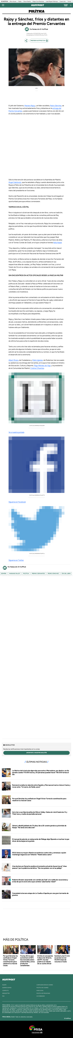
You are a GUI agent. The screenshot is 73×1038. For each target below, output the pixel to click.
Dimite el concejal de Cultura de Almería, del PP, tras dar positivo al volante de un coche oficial (45, 960)
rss (3, 996)
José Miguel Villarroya (52, 1)
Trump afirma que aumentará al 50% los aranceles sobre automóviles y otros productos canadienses (27, 961)
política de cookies (42, 987)
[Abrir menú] (3, 5)
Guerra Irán (63, 1)
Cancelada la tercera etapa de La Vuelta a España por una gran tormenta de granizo (40, 894)
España (3, 573)
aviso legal (39, 990)
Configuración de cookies (44, 985)
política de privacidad (43, 993)
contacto (5, 990)
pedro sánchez (53, 573)
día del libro (66, 573)
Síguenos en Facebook (17, 502)
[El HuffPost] (37, 5)
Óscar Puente (27, 1)
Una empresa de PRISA (36, 1028)
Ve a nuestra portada (16, 432)
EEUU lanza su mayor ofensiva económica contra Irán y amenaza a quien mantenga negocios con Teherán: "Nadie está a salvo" (39, 854)
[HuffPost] (8, 979)
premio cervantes (38, 573)
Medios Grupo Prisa (36, 1032)
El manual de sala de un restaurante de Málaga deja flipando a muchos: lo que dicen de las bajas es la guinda (40, 840)
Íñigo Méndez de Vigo (42, 365)
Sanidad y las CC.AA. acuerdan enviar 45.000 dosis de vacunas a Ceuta (62, 959)
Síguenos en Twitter (16, 560)
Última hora (66, 5)
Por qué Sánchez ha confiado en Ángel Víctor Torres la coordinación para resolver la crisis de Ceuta (39, 800)
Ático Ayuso (13, 1)
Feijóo (19, 1)
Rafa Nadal (57, 243)
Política (36, 11)
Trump (69, 1)
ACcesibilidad (40, 996)
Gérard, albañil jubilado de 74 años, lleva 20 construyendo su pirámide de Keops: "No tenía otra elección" (39, 827)
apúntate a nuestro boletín (36, 753)
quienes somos (6, 987)
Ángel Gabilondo (15, 182)
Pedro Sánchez (55, 106)
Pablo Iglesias (38, 360)
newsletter (6, 993)
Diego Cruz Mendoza (38, 1)
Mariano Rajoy (29, 106)
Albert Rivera (13, 360)
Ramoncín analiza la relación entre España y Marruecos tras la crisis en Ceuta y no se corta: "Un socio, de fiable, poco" (41, 786)
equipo (4, 985)
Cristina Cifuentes (37, 368)
